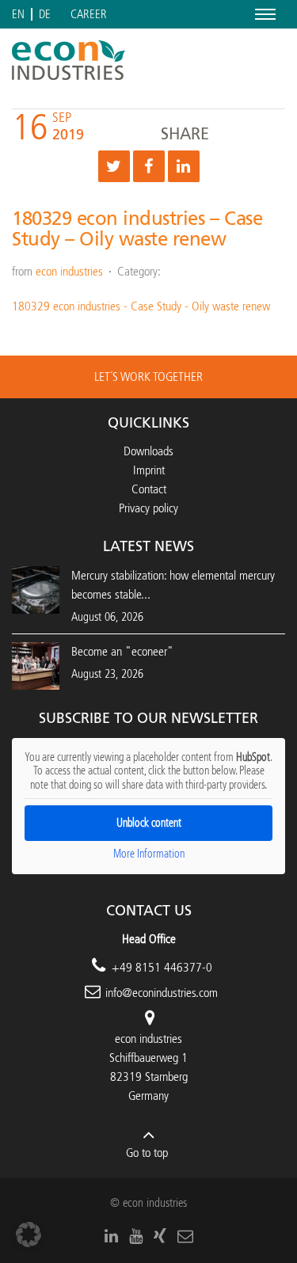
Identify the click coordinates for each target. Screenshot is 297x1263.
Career (88, 15)
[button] (28, 1234)
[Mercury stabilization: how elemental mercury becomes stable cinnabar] (35, 588)
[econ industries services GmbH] (68, 60)
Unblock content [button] (148, 823)
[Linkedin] (184, 166)
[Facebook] (149, 166)
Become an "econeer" (122, 651)
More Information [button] (149, 854)
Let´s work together (148, 376)
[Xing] (160, 1236)
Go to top (147, 1152)
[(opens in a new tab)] (35, 664)
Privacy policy (148, 507)
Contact (148, 488)
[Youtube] (136, 1236)
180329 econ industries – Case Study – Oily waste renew (137, 228)
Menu (262, 13)
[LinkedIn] (111, 1236)
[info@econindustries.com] (185, 1236)
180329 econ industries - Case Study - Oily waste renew (141, 306)
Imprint (149, 469)
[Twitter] (114, 166)
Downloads (148, 450)
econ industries (69, 271)
